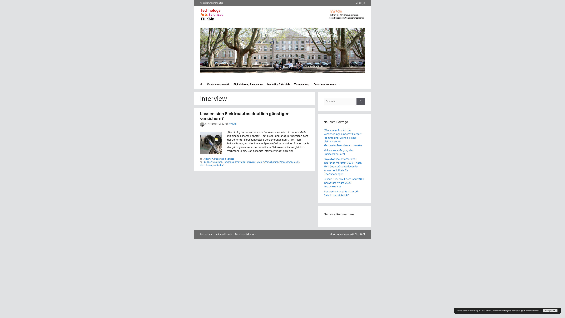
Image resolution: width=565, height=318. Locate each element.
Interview (251, 162)
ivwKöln (260, 162)
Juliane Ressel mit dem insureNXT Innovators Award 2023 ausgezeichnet (344, 183)
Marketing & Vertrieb (278, 84)
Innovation (240, 162)
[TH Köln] (212, 19)
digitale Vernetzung (212, 162)
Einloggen (360, 3)
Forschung (228, 162)
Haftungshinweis (223, 234)
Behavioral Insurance (325, 84)
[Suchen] (361, 101)
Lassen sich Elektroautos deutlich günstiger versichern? (244, 116)
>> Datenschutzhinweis (530, 311)
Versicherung (271, 162)
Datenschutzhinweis (245, 234)
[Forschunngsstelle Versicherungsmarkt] (346, 19)
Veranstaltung (301, 84)
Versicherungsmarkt (218, 84)
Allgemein (208, 159)
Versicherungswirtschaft (212, 165)
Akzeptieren (550, 310)
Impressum (206, 234)
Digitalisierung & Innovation (248, 84)
